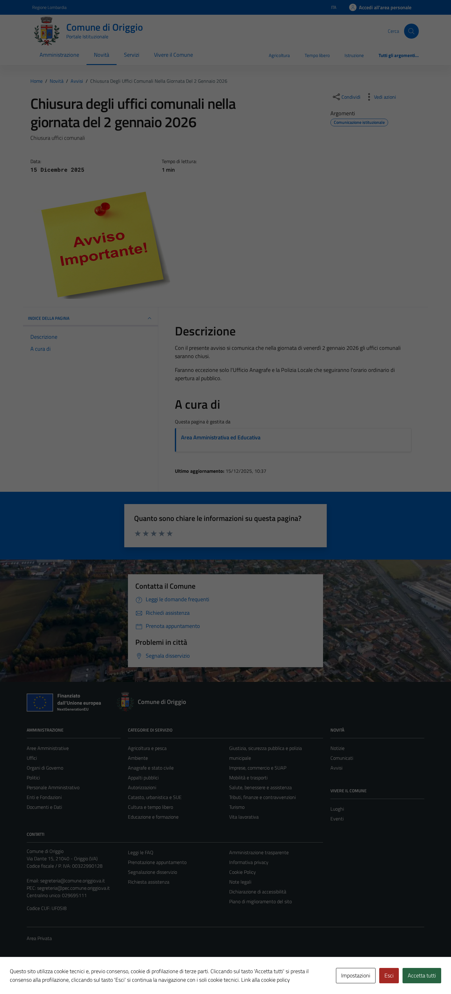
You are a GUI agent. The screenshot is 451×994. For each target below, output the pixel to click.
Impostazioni (355, 975)
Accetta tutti (422, 975)
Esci (389, 975)
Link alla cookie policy (265, 980)
